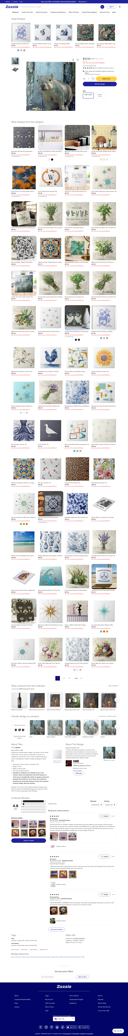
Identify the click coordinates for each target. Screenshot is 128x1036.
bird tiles (61, 957)
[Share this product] (73, 60)
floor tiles (67, 957)
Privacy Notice (75, 1033)
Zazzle (8, 2)
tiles (12, 957)
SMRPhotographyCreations (106, 68)
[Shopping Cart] (120, 7)
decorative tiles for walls (77, 957)
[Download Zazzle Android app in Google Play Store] (84, 1027)
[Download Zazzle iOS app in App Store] (71, 1027)
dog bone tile (26, 957)
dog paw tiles (54, 957)
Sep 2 (86, 73)
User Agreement (67, 1033)
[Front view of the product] (50, 86)
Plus (20, 2)
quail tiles (47, 957)
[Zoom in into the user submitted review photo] (15, 824)
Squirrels (14, 689)
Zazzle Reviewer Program (57, 864)
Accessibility (90, 1033)
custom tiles (17, 957)
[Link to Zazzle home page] (13, 6)
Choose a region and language (62, 1016)
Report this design (109, 760)
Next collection (114, 686)
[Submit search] (102, 7)
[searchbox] (62, 7)
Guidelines (83, 1033)
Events (15, 2)
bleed (35, 791)
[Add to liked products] (78, 60)
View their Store (77, 770)
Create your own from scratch (57, 761)
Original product (61, 846)
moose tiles (33, 957)
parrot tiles (41, 957)
